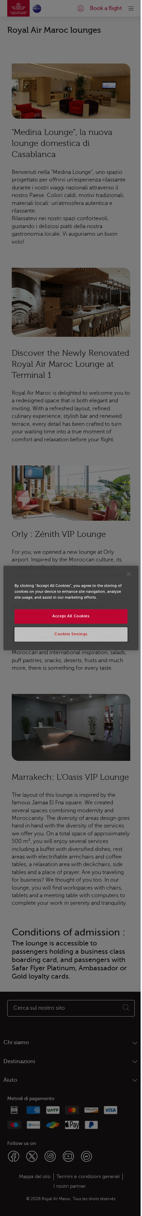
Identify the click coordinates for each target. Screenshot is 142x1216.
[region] (70, 608)
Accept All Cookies (70, 616)
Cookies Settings (71, 634)
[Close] (128, 573)
